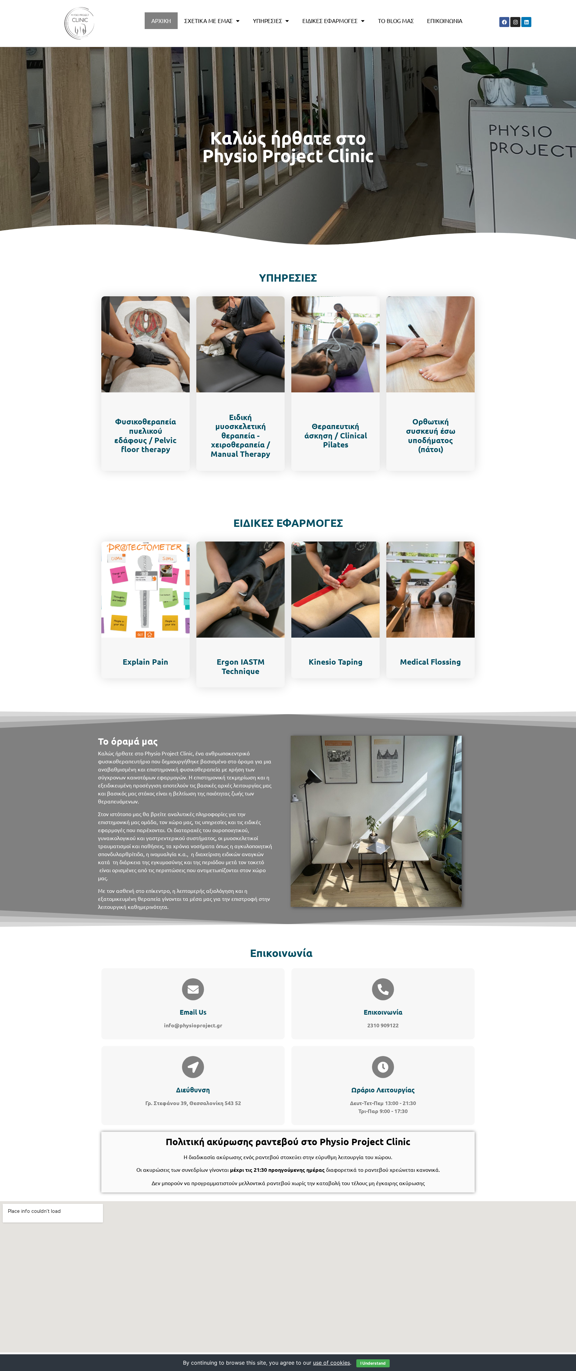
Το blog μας (396, 20)
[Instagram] (515, 22)
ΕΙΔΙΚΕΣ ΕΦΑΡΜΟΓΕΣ (330, 20)
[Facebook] (504, 22)
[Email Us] (193, 989)
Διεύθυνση (193, 1089)
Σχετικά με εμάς (208, 20)
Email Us (193, 1012)
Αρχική (161, 20)
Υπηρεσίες (267, 20)
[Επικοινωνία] (383, 989)
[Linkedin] (526, 22)
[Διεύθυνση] (193, 1067)
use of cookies (331, 1362)
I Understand (373, 1363)
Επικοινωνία (444, 20)
